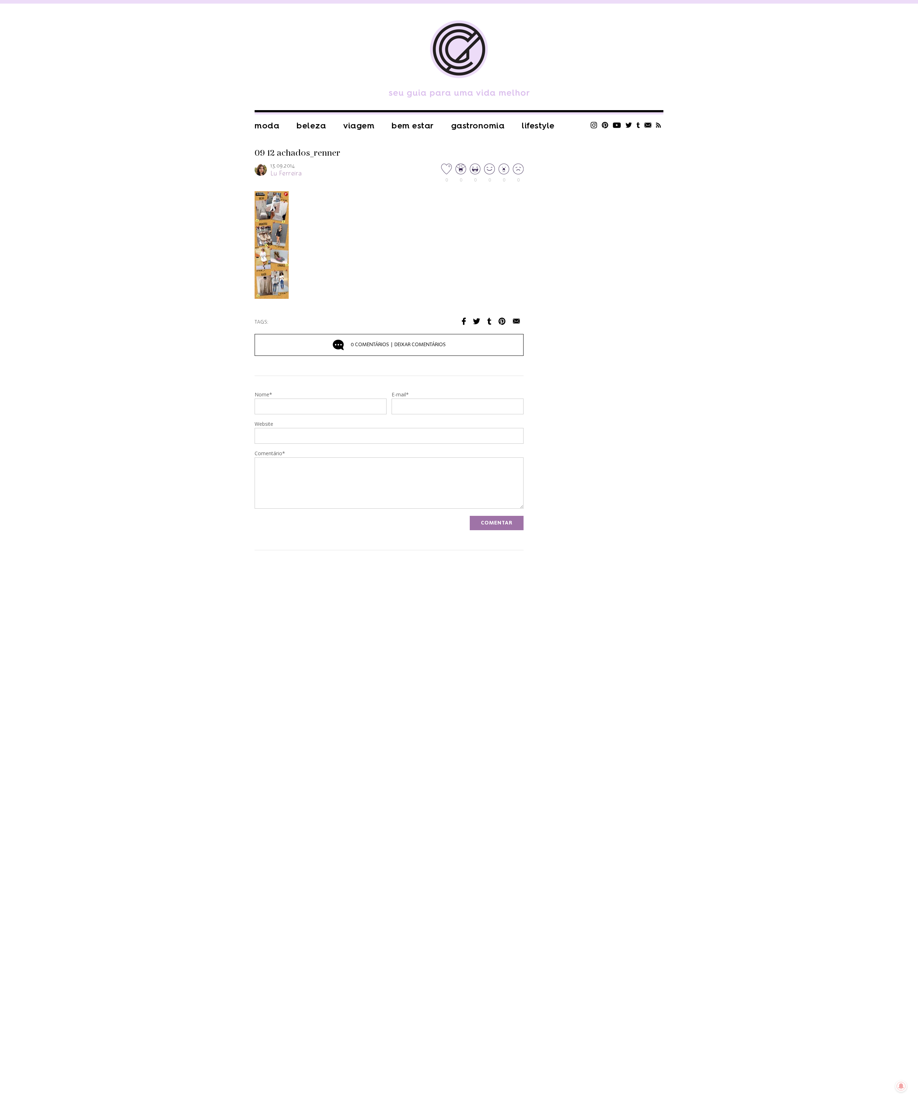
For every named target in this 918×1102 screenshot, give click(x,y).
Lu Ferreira (286, 173)
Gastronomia (478, 126)
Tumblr (638, 125)
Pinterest (605, 125)
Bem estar (413, 126)
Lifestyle (538, 126)
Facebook (464, 321)
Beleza (311, 126)
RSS (658, 125)
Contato (648, 125)
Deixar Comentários (398, 344)
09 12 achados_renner (297, 153)
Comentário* (270, 454)
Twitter (628, 125)
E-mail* (400, 395)
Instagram (594, 125)
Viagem (358, 126)
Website (264, 424)
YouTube (617, 125)
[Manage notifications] (901, 1086)
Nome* (263, 395)
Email (516, 321)
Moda (267, 126)
